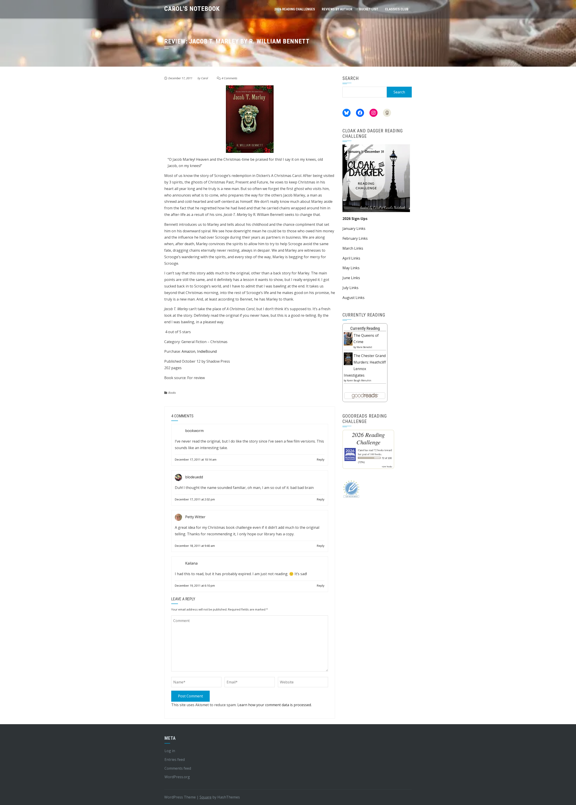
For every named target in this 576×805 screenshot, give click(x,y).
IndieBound (207, 351)
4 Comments (229, 78)
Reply (320, 459)
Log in (169, 750)
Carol (204, 78)
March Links (352, 248)
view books (387, 466)
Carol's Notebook (192, 8)
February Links (355, 238)
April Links (351, 258)
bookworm (194, 430)
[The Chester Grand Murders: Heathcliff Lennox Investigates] (348, 358)
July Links (350, 287)
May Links (351, 267)
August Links (353, 297)
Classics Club (396, 9)
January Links (353, 228)
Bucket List (368, 9)
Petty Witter (195, 517)
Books (172, 393)
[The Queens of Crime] (348, 338)
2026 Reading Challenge (368, 438)
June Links (351, 277)
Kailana (191, 563)
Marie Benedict (364, 347)
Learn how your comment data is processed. (274, 704)
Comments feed (177, 768)
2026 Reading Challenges (294, 9)
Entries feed (174, 759)
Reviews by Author (337, 9)
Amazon (188, 351)
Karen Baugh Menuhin (359, 380)
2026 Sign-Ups (354, 218)
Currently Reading (365, 328)
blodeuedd (194, 477)
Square (206, 797)
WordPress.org (177, 776)
